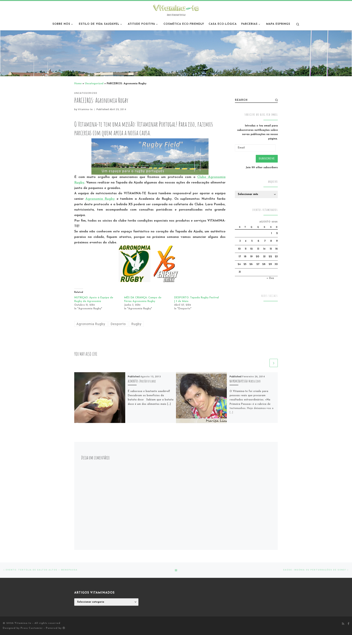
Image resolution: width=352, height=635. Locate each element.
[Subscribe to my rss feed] (343, 624)
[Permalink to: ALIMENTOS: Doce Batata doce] (99, 397)
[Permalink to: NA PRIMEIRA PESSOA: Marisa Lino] (201, 397)
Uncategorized (94, 83)
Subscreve (267, 158)
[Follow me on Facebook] (348, 624)
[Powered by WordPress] (64, 628)
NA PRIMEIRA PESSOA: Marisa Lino (245, 381)
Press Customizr (32, 628)
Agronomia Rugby (100, 199)
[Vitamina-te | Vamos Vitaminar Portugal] (176, 7)
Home (78, 83)
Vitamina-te (85, 109)
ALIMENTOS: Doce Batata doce (142, 381)
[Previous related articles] (264, 363)
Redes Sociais (269, 296)
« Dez (270, 278)
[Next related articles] (274, 363)
